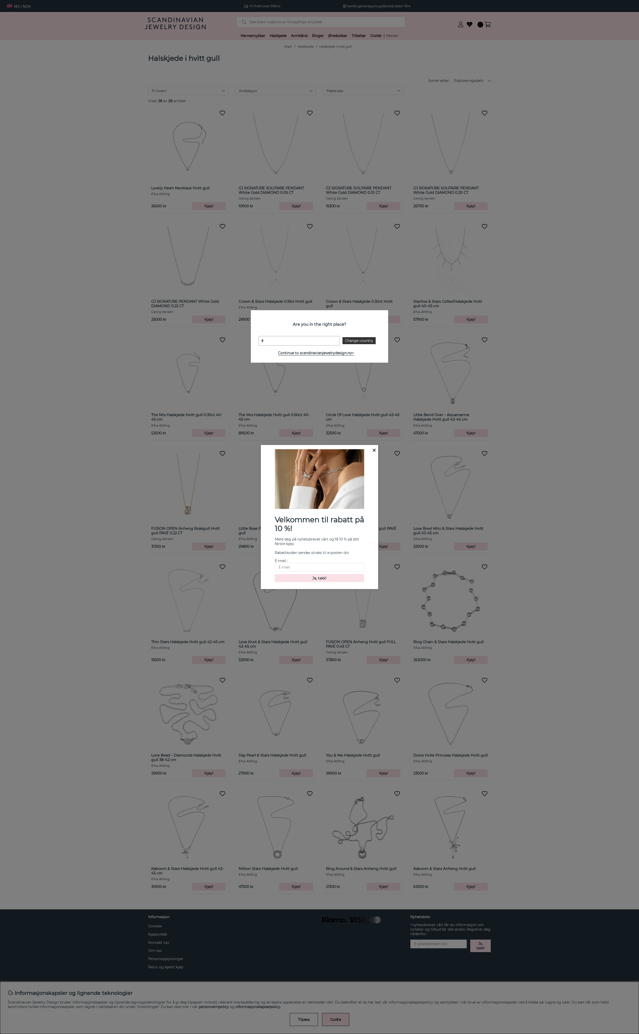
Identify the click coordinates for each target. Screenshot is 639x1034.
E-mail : (281, 560)
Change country (359, 340)
